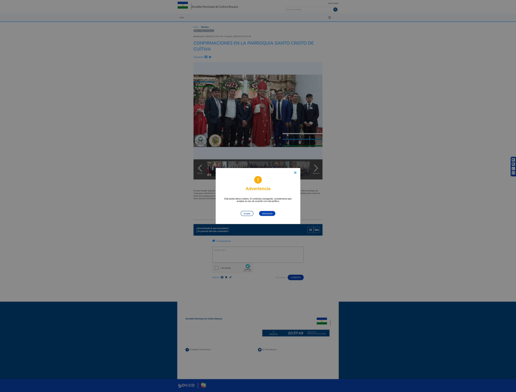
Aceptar (247, 213)
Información (267, 213)
